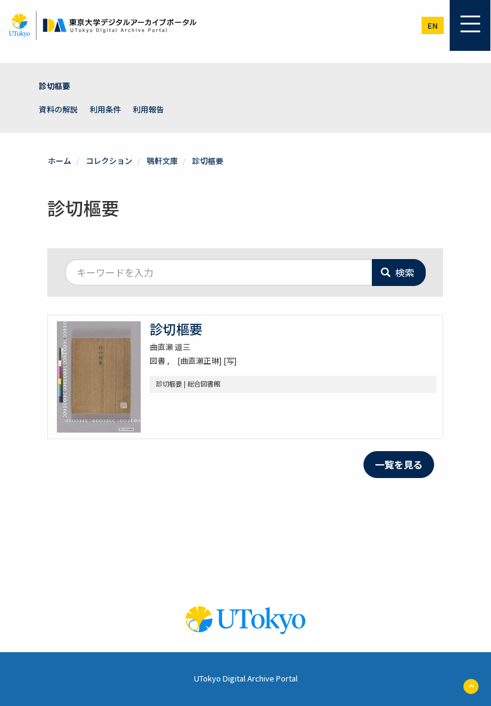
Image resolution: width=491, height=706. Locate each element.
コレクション (109, 160)
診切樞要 (54, 86)
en (433, 25)
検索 (403, 272)
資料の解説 (58, 109)
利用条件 (105, 109)
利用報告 (148, 109)
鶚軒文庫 (162, 160)
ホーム (59, 160)
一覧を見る (399, 464)
